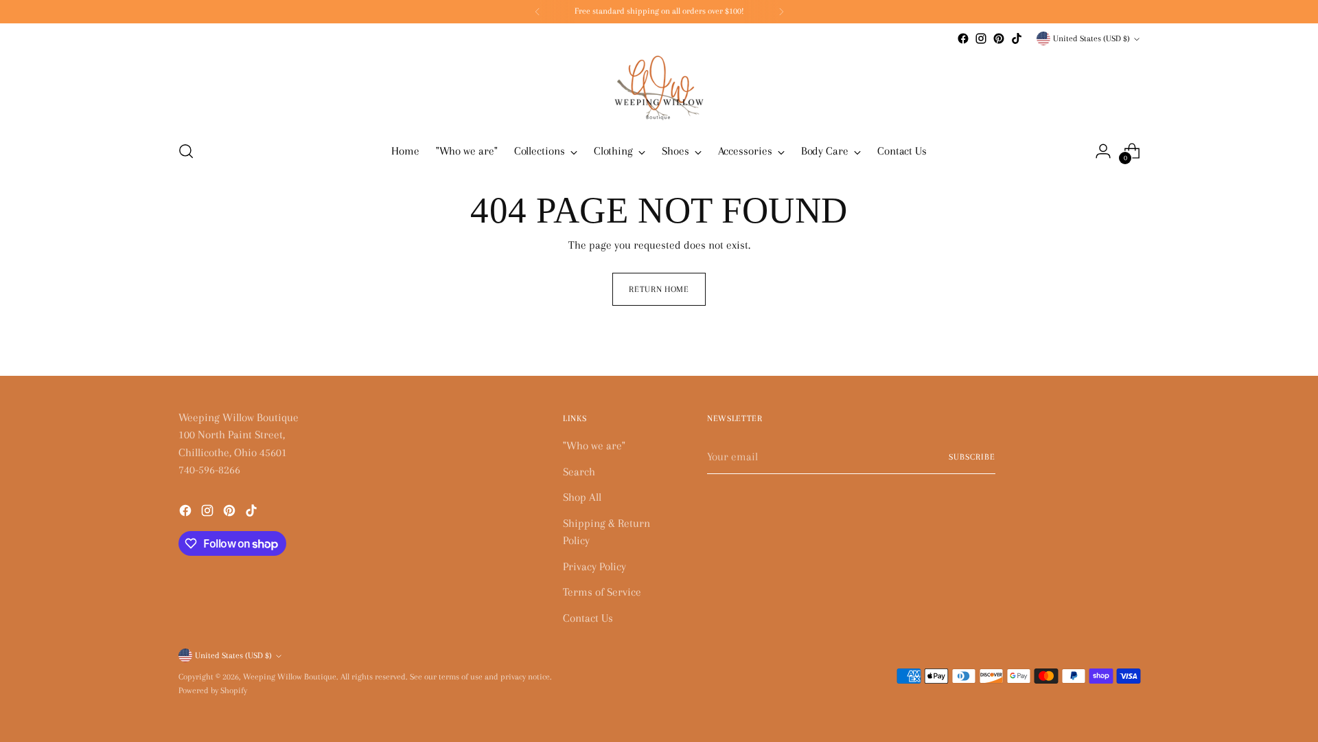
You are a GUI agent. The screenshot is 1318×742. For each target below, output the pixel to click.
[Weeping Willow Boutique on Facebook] (963, 38)
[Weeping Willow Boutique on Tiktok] (1016, 38)
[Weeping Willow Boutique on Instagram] (981, 38)
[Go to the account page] (1103, 151)
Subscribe (972, 457)
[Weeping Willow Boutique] (659, 88)
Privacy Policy (594, 566)
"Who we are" (594, 445)
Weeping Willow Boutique (289, 677)
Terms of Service (602, 591)
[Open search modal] (186, 151)
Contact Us (588, 618)
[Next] (781, 11)
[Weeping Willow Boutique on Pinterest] (999, 38)
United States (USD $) (1091, 38)
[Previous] (537, 11)
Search (579, 471)
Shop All (582, 497)
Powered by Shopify (212, 690)
